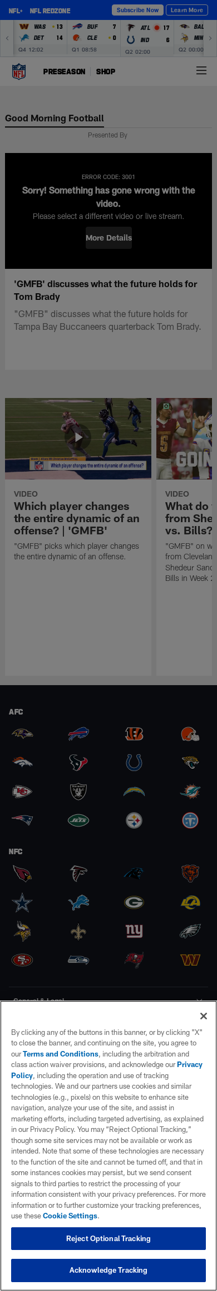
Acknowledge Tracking (109, 1270)
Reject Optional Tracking (108, 1238)
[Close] (203, 1016)
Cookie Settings (70, 1215)
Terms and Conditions (60, 1053)
